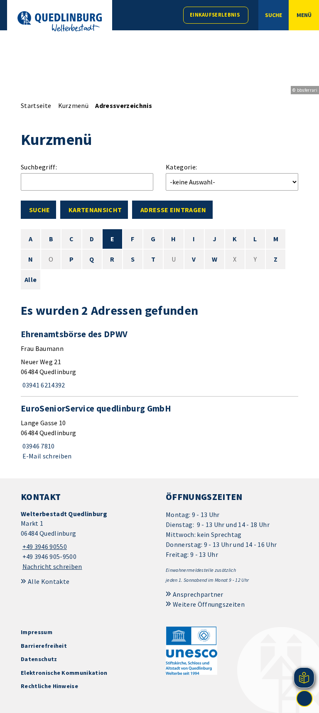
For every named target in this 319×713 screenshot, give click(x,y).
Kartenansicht (95, 210)
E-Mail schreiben (46, 456)
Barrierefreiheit (44, 645)
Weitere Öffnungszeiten (209, 604)
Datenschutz (39, 659)
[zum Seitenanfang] (304, 698)
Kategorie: (181, 167)
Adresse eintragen (173, 210)
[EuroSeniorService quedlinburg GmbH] (159, 432)
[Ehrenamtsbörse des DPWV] (159, 359)
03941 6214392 (43, 385)
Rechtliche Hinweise (49, 686)
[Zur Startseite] (59, 21)
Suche (39, 210)
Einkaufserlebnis (215, 15)
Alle (31, 279)
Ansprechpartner (198, 594)
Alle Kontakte (48, 581)
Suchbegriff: (39, 167)
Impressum (36, 632)
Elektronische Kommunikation (64, 672)
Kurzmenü (73, 105)
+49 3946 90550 (44, 546)
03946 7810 (38, 446)
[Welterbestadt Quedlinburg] (87, 540)
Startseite (36, 105)
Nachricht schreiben (52, 566)
